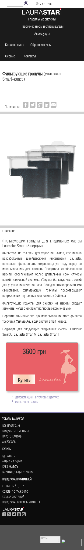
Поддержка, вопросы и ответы (21, 502)
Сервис (10, 55)
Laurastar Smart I (48, 334)
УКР (42, 3)
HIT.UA (44, 538)
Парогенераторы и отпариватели (42, 26)
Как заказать (10, 466)
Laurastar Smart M (25, 334)
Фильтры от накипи (26, 402)
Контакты (30, 55)
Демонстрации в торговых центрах (37, 397)
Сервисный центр (13, 486)
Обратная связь (40, 44)
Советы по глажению (15, 491)
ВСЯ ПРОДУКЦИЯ (11, 426)
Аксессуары (42, 33)
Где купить (8, 456)
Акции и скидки (12, 461)
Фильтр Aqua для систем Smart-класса (41, 321)
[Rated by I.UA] (71, 541)
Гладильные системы (42, 18)
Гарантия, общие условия (17, 472)
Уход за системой (13, 497)
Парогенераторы (12, 436)
